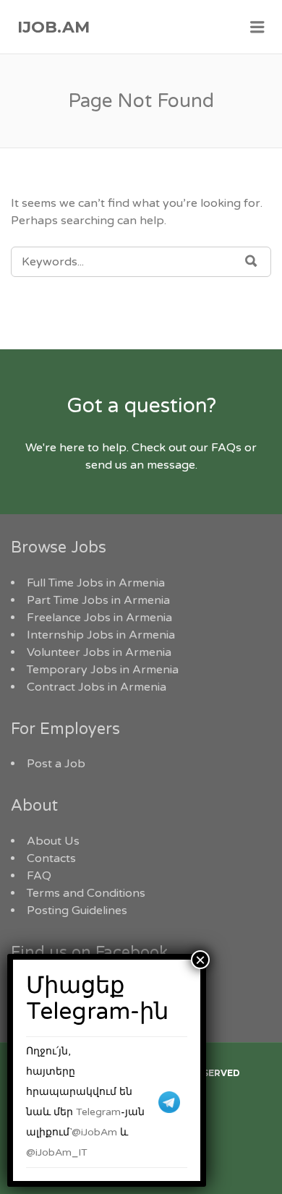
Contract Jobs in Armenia (96, 687)
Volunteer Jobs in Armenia (99, 652)
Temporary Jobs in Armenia (103, 669)
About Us (53, 841)
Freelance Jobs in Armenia (99, 617)
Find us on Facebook (89, 952)
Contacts (51, 858)
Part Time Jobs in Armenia (98, 600)
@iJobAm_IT (56, 1152)
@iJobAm (94, 1132)
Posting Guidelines (77, 910)
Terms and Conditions (86, 893)
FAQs (226, 447)
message (171, 465)
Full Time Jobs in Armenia (96, 583)
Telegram (98, 1112)
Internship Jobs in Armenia (101, 635)
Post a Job (56, 763)
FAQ (39, 876)
